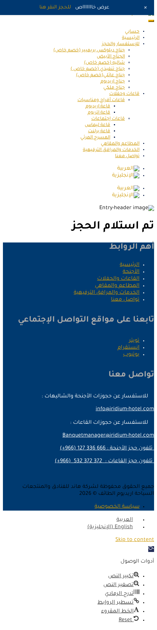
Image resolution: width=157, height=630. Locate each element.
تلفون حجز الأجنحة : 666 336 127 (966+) (107, 449)
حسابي (132, 31)
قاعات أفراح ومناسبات (101, 100)
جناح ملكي (114, 87)
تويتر (134, 341)
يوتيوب (131, 355)
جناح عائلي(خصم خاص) (100, 75)
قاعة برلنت (99, 131)
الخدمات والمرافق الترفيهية (111, 150)
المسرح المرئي (95, 137)
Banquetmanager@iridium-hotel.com (108, 436)
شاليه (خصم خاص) (104, 63)
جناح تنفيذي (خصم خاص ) (97, 69)
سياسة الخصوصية (117, 507)
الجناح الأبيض (111, 56)
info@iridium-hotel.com (125, 409)
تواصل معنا (127, 156)
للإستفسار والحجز (120, 44)
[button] (151, 549)
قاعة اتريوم (99, 112)
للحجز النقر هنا (55, 7)
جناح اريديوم (112, 81)
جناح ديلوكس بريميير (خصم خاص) (89, 50)
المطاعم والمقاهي (120, 144)
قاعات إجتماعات (108, 119)
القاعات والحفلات (118, 279)
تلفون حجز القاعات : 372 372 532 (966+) (104, 461)
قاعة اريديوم (97, 106)
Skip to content (134, 540)
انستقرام (128, 348)
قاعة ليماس (97, 125)
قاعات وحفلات (124, 94)
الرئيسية (130, 38)
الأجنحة (131, 272)
